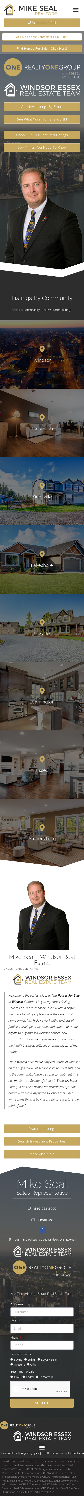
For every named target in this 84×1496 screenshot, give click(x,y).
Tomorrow (46, 1377)
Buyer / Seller (49, 1359)
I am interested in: (21, 1354)
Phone (14, 1337)
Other (34, 1364)
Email (14, 1321)
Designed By (9, 1453)
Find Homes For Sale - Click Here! (42, 48)
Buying (18, 1359)
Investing (19, 1364)
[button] (75, 9)
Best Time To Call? (22, 1371)
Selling (32, 1359)
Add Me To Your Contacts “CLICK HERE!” (42, 37)
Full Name (17, 1304)
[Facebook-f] (42, 1230)
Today (30, 1377)
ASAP (17, 1377)
